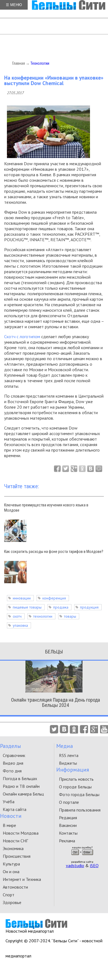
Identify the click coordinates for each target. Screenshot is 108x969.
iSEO (94, 865)
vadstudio (75, 865)
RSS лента (68, 755)
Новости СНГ (15, 840)
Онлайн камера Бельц (23, 794)
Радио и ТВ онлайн (21, 786)
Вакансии (68, 825)
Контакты (68, 833)
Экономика (13, 848)
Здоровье (12, 902)
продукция (89, 607)
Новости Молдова (20, 833)
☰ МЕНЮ (14, 5)
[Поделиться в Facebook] (57, 468)
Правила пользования (80, 810)
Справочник (14, 755)
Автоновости (15, 887)
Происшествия (16, 856)
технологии (42, 616)
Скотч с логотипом (22, 336)
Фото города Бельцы (79, 794)
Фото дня (12, 770)
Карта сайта (14, 809)
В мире (9, 825)
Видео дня (13, 763)
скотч (17, 616)
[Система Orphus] (82, 856)
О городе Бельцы (75, 786)
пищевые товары (27, 607)
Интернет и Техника (22, 879)
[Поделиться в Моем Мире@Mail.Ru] (99, 468)
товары (70, 616)
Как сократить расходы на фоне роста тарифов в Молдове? (53, 551)
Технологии (39, 63)
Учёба (8, 801)
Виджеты (68, 763)
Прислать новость (76, 779)
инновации (22, 598)
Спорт (8, 894)
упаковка (20, 625)
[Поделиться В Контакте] (90, 468)
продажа (60, 607)
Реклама (67, 840)
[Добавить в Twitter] (65, 468)
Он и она (11, 871)
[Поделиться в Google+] (74, 468)
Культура (11, 864)
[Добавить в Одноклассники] (82, 468)
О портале (69, 802)
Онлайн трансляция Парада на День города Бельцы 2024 (55, 702)
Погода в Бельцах (20, 778)
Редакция (68, 817)
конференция (54, 598)
